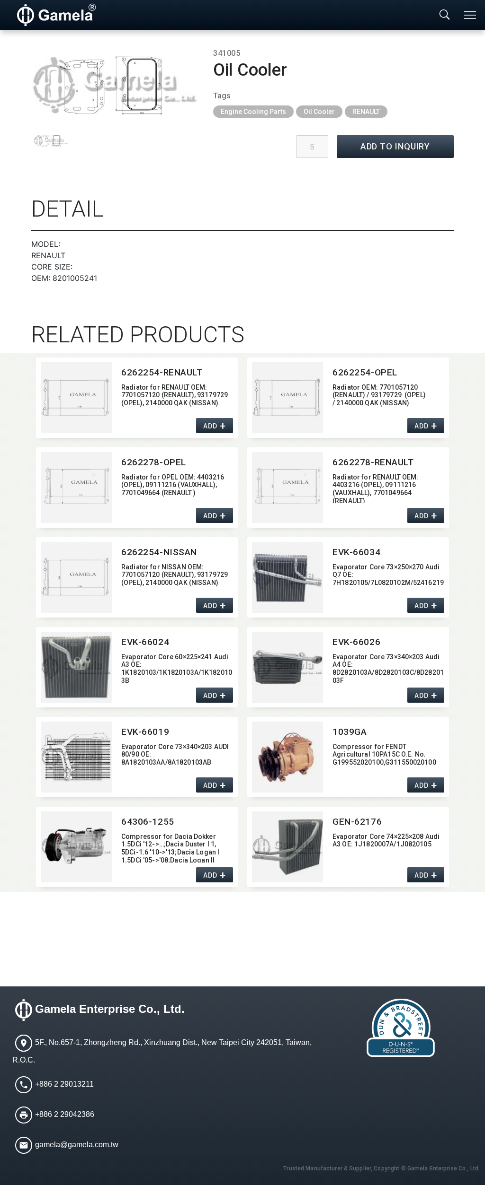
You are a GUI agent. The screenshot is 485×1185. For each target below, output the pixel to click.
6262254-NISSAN (159, 552)
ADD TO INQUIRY (395, 146)
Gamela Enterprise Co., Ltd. (110, 1008)
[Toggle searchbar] (444, 15)
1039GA (349, 731)
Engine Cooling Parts (253, 111)
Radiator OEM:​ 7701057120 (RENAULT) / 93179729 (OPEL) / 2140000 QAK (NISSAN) (379, 395)
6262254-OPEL (364, 372)
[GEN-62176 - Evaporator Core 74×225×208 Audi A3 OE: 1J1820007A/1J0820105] (287, 846)
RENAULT (366, 111)
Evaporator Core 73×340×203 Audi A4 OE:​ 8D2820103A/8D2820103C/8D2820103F (388, 668)
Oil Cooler (319, 111)
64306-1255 (147, 821)
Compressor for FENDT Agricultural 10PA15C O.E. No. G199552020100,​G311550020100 (384, 755)
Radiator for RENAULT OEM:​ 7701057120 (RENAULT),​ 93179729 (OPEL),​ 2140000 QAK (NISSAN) (174, 395)
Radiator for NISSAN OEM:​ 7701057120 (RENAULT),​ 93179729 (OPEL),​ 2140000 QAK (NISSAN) (174, 575)
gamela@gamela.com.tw (76, 1145)
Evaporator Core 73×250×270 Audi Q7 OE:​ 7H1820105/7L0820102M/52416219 (388, 575)
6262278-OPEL (153, 462)
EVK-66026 (356, 641)
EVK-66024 (145, 641)
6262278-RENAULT (373, 462)
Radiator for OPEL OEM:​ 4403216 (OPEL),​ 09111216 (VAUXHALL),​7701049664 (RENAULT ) (172, 485)
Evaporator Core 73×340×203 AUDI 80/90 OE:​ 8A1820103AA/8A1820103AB (175, 755)
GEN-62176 (357, 821)
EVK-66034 (356, 552)
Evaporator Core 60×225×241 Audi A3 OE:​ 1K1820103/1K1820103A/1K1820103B (176, 668)
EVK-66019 (145, 731)
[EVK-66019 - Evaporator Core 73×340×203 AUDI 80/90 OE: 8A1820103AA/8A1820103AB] (76, 757)
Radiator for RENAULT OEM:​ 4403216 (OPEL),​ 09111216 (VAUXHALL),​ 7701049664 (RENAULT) (375, 488)
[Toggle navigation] (471, 15)
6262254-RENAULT (162, 372)
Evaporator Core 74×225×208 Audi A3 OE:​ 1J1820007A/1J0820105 (386, 840)
